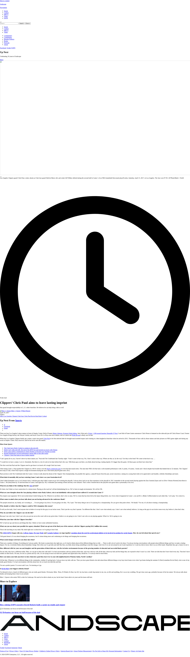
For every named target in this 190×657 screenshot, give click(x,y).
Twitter (9, 48)
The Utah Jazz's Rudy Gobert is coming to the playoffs (21, 448)
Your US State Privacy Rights (29, 651)
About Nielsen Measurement (83, 651)
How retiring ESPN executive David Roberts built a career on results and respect (32, 605)
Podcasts (6, 43)
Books (6, 41)
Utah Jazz (21, 416)
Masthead (7, 642)
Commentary (8, 35)
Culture (6, 13)
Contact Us (126, 651)
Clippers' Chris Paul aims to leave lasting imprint (19, 455)
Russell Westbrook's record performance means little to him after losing (26, 453)
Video (6, 16)
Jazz (30, 486)
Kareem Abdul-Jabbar (70, 433)
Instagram (14, 648)
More (1, 60)
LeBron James (28, 533)
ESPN (6, 18)
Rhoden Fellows (9, 39)
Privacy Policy (14, 651)
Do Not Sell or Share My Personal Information (107, 651)
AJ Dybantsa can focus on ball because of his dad (20, 612)
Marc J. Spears (15, 411)
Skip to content (4, 1)
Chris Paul (27, 416)
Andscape (3, 4)
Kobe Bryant (76, 435)
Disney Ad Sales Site (137, 651)
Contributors (8, 37)
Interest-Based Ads (67, 651)
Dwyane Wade (39, 533)
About (6, 44)
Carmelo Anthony (53, 533)
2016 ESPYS (7, 533)
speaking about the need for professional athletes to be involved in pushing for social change (101, 533)
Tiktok (20, 648)
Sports (6, 11)
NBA (2, 416)
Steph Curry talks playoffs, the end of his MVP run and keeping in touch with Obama (30, 450)
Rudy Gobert (42, 416)
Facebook (3, 48)
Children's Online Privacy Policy (49, 651)
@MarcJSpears (25, 411)
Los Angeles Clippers (11, 416)
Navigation (3, 7)
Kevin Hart (34, 416)
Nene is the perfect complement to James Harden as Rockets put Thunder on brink (29, 451)
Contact (6, 641)
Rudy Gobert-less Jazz (54, 469)
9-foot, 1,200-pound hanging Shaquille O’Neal (103, 433)
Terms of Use (4, 651)
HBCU (6, 14)
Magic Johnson (57, 433)
